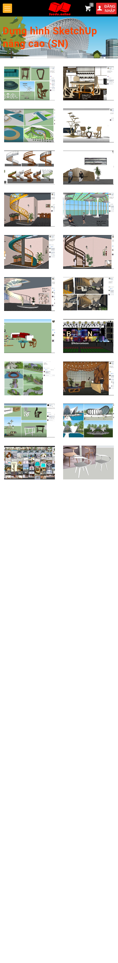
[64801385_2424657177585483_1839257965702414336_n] (88, 125)
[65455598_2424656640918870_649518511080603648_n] (29, 420)
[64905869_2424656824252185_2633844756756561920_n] (29, 210)
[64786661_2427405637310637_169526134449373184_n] (29, 125)
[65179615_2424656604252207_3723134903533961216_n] (29, 336)
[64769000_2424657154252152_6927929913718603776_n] (88, 83)
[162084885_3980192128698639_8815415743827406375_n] (29, 462)
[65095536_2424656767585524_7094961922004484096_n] (88, 252)
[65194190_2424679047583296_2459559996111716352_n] (88, 336)
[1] (88, 462)
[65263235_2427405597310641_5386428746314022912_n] (29, 378)
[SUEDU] (59, 8)
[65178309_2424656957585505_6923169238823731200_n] (88, 294)
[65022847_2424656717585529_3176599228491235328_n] (88, 210)
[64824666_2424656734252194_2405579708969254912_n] (88, 167)
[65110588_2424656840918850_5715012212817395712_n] (29, 294)
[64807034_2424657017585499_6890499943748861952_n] (29, 167)
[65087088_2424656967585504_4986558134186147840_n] (29, 252)
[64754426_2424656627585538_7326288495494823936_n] (29, 83)
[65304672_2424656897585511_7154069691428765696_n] (88, 378)
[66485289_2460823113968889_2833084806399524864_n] (88, 420)
